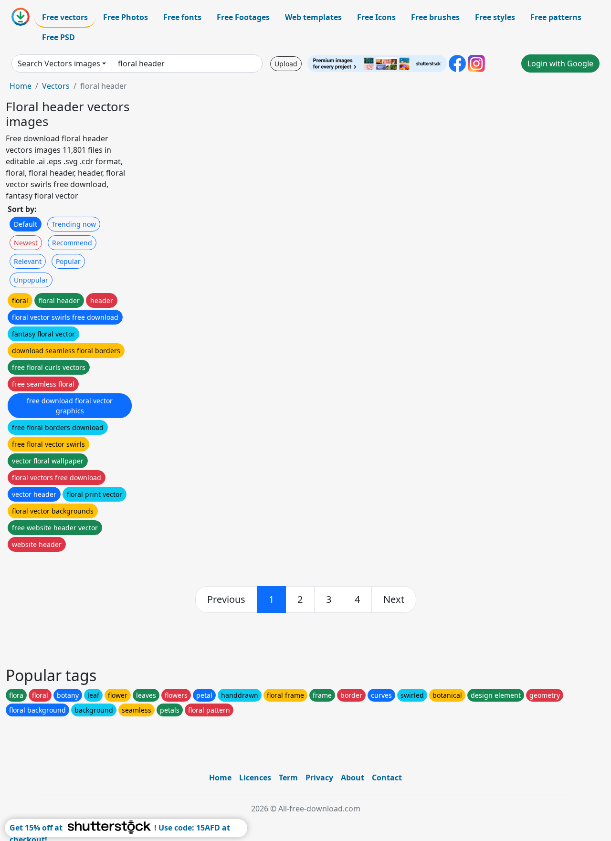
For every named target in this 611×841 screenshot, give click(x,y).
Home (21, 86)
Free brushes (435, 17)
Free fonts (182, 17)
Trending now (74, 224)
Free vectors (65, 17)
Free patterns (555, 17)
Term (288, 777)
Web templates (313, 17)
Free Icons (376, 17)
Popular (68, 261)
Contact (387, 777)
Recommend (72, 242)
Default (25, 224)
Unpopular (31, 279)
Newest (26, 242)
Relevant (28, 261)
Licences (255, 777)
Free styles (495, 17)
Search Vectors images (59, 63)
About (352, 777)
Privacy (319, 777)
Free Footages (243, 17)
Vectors (56, 86)
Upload (285, 63)
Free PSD (58, 37)
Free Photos (125, 17)
